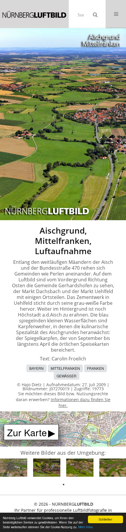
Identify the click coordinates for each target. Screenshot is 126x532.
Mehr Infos (85, 527)
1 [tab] (64, 484)
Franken (95, 368)
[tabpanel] (13, 469)
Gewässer (66, 375)
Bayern (36, 368)
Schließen (105, 519)
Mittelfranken (65, 368)
